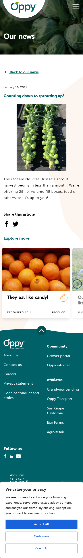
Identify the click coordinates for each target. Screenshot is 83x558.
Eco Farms (55, 422)
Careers (10, 374)
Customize (41, 536)
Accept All (41, 524)
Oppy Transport (59, 399)
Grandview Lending (63, 389)
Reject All (41, 548)
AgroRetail (55, 432)
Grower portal (58, 356)
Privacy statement (18, 383)
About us (11, 355)
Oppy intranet (58, 365)
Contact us (13, 365)
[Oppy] (24, 8)
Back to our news (24, 72)
